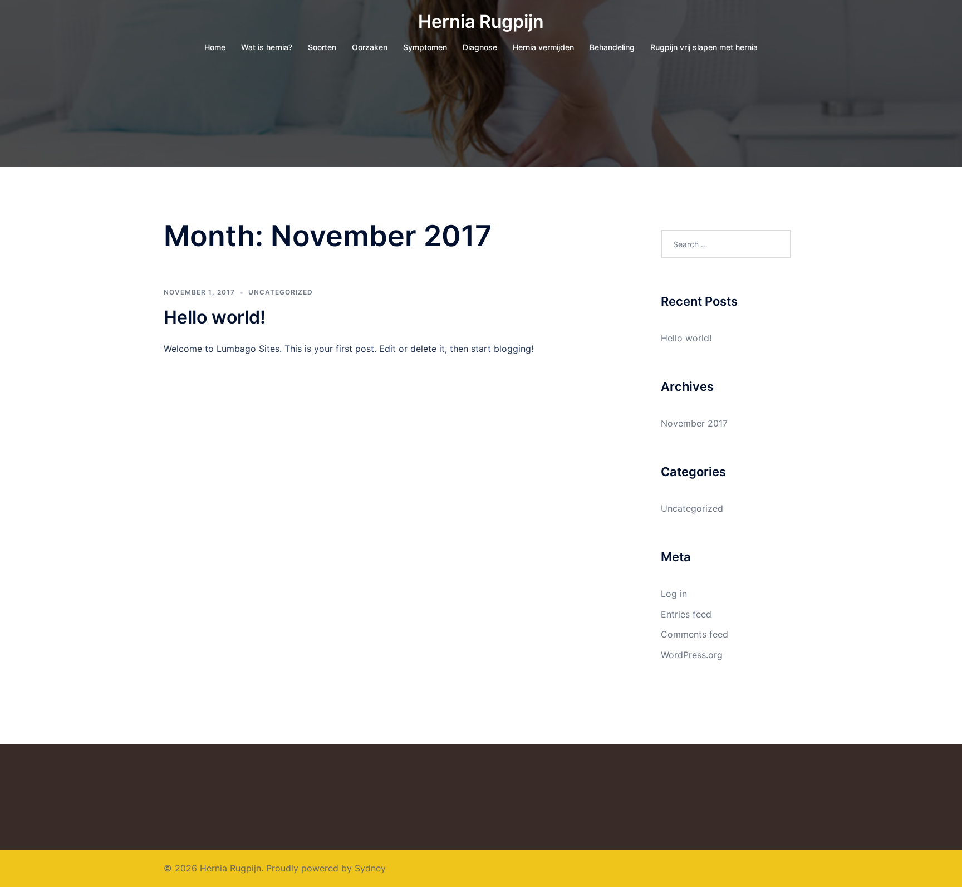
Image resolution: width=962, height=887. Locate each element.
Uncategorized (280, 292)
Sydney (370, 868)
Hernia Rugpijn (481, 21)
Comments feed (694, 634)
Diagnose (480, 47)
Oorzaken (369, 47)
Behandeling (612, 47)
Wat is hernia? (266, 47)
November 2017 (694, 423)
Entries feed (686, 614)
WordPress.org (692, 654)
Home (214, 47)
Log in (674, 593)
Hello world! (215, 317)
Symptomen (425, 47)
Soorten (322, 47)
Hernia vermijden (543, 47)
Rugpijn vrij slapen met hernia (704, 47)
